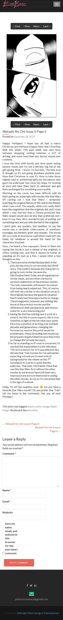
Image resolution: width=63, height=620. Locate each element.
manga (45, 406)
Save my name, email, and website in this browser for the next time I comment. (11, 538)
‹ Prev (26, 26)
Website (7, 512)
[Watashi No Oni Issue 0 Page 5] (31, 75)
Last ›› (46, 26)
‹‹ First (16, 26)
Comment (9, 453)
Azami (30, 406)
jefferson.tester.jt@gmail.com (31, 599)
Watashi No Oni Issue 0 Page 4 (20, 423)
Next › (36, 26)
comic (38, 406)
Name (6, 490)
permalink (32, 410)
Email (6, 501)
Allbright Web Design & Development (38, 613)
